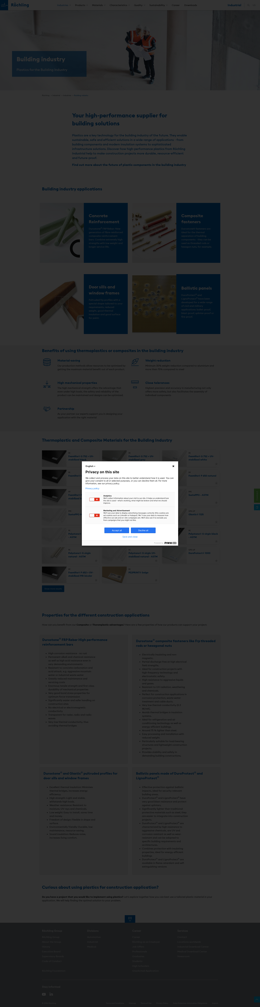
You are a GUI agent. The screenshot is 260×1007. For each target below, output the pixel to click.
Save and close (130, 537)
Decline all (143, 530)
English (89, 466)
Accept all (117, 530)
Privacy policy (92, 488)
